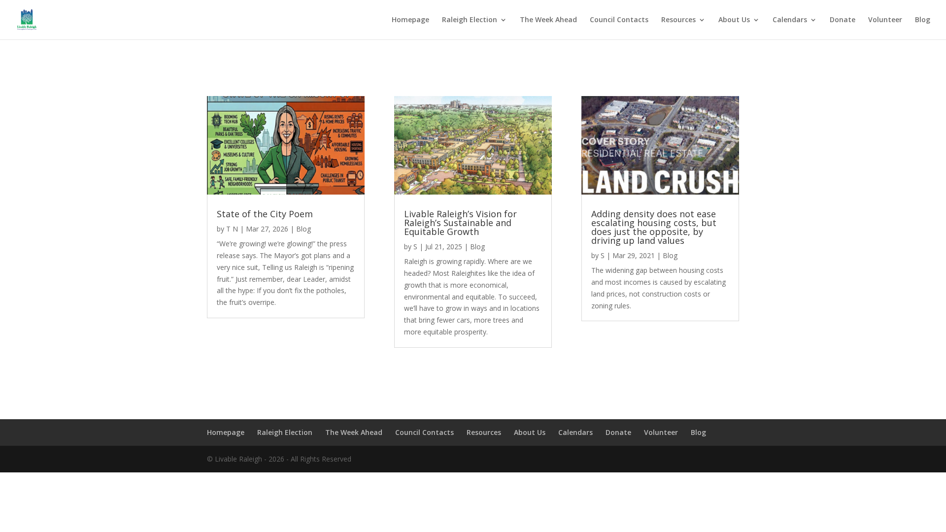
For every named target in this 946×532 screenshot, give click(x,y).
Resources (678, 20)
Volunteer (885, 20)
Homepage (410, 20)
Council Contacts (619, 20)
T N (232, 228)
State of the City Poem (265, 214)
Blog (922, 20)
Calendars (790, 20)
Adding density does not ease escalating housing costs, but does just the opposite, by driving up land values (653, 227)
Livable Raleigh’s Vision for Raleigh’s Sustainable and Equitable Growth (460, 222)
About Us (734, 20)
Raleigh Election (469, 20)
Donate (842, 20)
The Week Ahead (548, 20)
